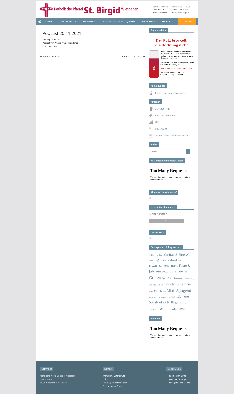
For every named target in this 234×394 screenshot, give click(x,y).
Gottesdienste (68, 21)
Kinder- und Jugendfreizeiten (170, 92)
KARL (157, 122)
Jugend (131, 21)
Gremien (183, 271)
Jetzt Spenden (187, 21)
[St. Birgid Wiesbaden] (40, 21)
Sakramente (89, 21)
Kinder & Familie (178, 284)
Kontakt (49, 21)
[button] (54, 22)
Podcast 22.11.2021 (132, 56)
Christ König (153, 261)
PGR (172, 297)
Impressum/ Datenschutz (114, 376)
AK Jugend (154, 254)
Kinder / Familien (111, 21)
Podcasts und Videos (166, 115)
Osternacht (153, 297)
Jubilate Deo (161, 285)
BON (162, 255)
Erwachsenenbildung (163, 266)
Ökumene (178, 309)
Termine (164, 308)
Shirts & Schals (162, 108)
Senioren (184, 296)
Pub (176, 297)
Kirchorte (167, 21)
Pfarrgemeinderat (164, 297)
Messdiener (160, 291)
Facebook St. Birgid (177, 376)
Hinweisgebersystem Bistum (115, 382)
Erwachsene (148, 21)
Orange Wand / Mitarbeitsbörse (171, 135)
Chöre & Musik (168, 260)
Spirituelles (157, 302)
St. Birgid (173, 302)
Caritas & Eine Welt (178, 254)
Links (105, 379)
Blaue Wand (161, 128)
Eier (179, 261)
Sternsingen (184, 303)
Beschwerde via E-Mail (112, 386)
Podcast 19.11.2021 (53, 56)
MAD (151, 291)
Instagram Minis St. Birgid (179, 382)
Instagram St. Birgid (177, 379)
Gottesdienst (169, 271)
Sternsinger (153, 309)
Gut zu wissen (162, 277)
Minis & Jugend (179, 290)
